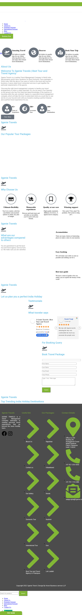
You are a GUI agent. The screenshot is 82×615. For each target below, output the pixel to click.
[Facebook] (4, 433)
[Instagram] (10, 433)
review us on (41, 335)
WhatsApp (9, 611)
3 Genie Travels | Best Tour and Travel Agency (44, 322)
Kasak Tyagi (68, 319)
